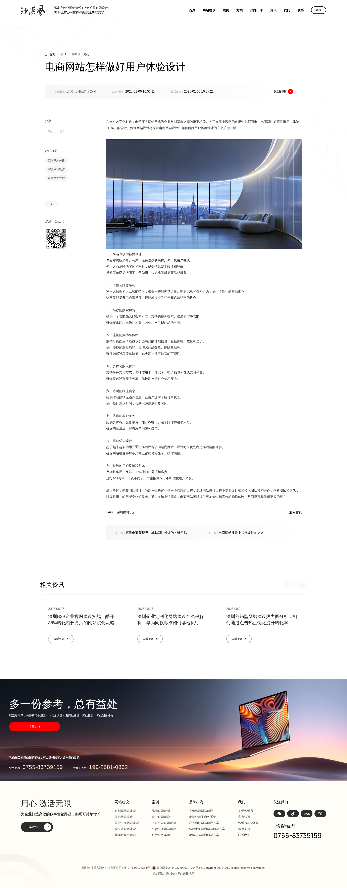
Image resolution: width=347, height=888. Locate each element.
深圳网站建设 (56, 160)
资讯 (273, 10)
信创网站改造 (124, 817)
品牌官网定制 (161, 811)
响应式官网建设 (125, 829)
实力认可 (244, 817)
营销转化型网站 (125, 835)
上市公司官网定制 (164, 823)
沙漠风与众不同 (248, 823)
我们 (287, 10)
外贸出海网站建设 (127, 823)
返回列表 (280, 91)
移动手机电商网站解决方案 (207, 829)
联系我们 (244, 835)
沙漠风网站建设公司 (81, 91)
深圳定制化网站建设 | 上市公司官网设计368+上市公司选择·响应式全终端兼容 (81, 10)
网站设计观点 (80, 54)
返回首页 (295, 512)
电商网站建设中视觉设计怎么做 (236, 532)
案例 (226, 10)
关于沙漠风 (245, 811)
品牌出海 (256, 10)
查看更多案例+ (162, 835)
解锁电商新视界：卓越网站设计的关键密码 (151, 532)
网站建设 (209, 10)
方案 (239, 10)
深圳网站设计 (56, 177)
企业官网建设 (161, 817)
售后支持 (244, 829)
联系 (300, 10)
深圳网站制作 (56, 169)
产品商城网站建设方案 (204, 823)
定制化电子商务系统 (202, 817)
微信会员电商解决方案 (204, 835)
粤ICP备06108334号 (137, 867)
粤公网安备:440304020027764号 (177, 867)
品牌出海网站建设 (201, 811)
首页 (192, 10)
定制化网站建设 (125, 811)
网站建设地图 (186, 873)
